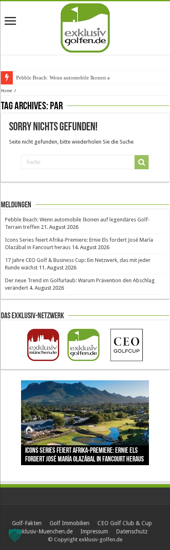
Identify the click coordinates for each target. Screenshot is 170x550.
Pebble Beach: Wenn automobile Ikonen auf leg (69, 77)
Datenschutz (132, 531)
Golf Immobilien (70, 523)
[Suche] (142, 162)
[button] (15, 535)
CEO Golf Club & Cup (124, 523)
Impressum (94, 531)
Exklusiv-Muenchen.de (44, 531)
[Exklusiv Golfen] (85, 26)
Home (6, 91)
